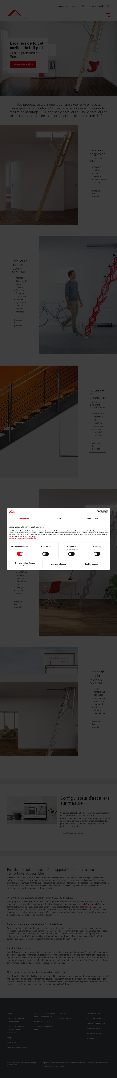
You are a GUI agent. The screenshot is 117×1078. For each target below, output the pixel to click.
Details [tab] (58, 518)
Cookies (33, 538)
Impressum (12, 538)
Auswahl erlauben (58, 564)
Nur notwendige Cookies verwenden (25, 564)
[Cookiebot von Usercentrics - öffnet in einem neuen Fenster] (98, 511)
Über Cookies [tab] (92, 518)
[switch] (45, 554)
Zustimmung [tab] (24, 518)
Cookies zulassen (92, 564)
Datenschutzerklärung (23, 538)
